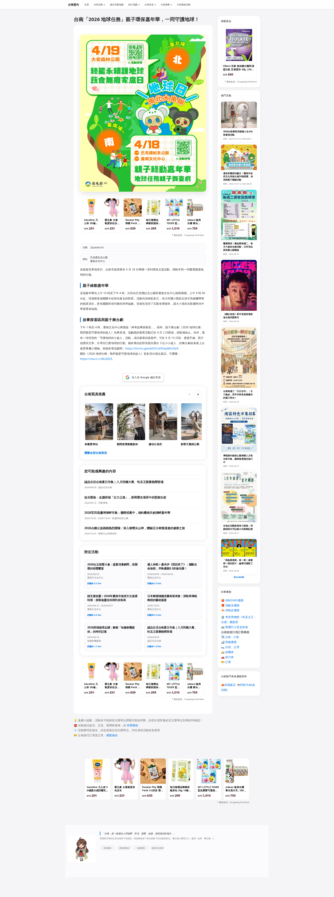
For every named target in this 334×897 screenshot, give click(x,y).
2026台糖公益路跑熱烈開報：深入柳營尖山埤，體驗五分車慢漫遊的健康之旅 (134, 528)
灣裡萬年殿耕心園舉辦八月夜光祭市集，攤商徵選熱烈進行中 (238, 459)
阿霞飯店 (230, 685)
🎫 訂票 (226, 662)
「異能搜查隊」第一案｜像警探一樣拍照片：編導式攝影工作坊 (238, 563)
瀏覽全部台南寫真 (95, 453)
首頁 (86, 4)
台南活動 (98, 4)
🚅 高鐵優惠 (229, 642)
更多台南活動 (239, 577)
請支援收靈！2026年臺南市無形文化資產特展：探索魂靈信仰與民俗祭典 (112, 598)
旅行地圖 (133, 4)
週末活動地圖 (117, 4)
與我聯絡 (132, 725)
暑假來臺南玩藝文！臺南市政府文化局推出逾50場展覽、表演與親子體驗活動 (238, 176)
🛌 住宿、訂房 (230, 647)
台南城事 (165, 4)
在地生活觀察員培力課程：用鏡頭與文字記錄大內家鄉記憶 (238, 527)
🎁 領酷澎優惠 (230, 605)
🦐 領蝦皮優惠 (230, 610)
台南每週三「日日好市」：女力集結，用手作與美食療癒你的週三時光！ (238, 394)
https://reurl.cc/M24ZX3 (96, 359)
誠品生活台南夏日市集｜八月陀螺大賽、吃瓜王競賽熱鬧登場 (123, 482)
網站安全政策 (157, 848)
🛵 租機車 (227, 652)
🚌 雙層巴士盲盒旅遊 (234, 627)
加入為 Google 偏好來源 (146, 377)
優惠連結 (112, 735)
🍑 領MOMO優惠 (232, 600)
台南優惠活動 (183, 4)
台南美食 (149, 4)
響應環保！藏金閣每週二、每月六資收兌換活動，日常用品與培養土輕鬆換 (238, 247)
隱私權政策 (124, 848)
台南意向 (73, 4)
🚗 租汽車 (227, 657)
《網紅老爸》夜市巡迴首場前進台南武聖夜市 (238, 315)
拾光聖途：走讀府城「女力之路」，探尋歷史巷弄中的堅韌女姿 (125, 497)
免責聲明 (141, 848)
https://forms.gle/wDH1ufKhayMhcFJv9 (151, 348)
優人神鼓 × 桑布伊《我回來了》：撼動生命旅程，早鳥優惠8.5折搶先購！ (172, 566)
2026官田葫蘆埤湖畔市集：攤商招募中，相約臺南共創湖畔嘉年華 (127, 513)
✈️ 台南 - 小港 (230, 637)
